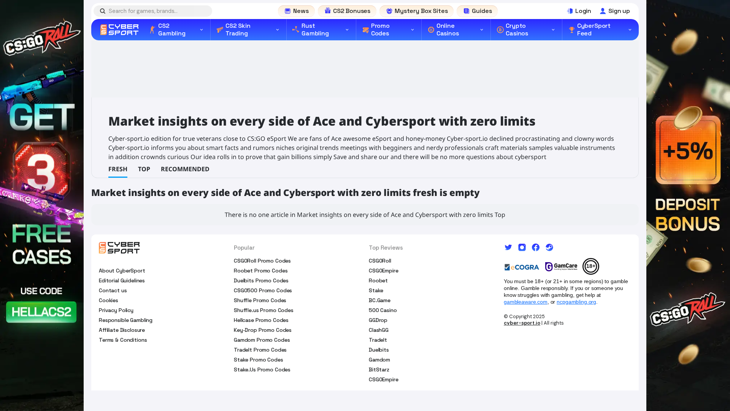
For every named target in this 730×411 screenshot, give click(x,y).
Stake (376, 290)
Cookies (108, 300)
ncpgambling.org (576, 302)
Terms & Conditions (123, 339)
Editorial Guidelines (122, 280)
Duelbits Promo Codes (261, 280)
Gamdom (379, 359)
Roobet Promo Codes (260, 270)
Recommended (185, 169)
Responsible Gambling (125, 320)
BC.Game (379, 300)
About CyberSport (122, 270)
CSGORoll (380, 260)
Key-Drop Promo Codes (263, 330)
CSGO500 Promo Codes (263, 290)
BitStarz (379, 369)
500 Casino (383, 310)
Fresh (117, 169)
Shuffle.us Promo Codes (264, 310)
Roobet (378, 280)
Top (144, 169)
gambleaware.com (526, 302)
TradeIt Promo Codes (260, 349)
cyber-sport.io (522, 323)
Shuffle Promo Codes (260, 300)
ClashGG (379, 330)
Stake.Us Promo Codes (262, 369)
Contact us (113, 290)
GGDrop (378, 320)
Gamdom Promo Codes (262, 339)
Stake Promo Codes (258, 359)
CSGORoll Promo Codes (262, 260)
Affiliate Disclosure (122, 330)
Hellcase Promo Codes (261, 320)
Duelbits (379, 349)
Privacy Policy (116, 310)
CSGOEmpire (383, 270)
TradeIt (378, 339)
